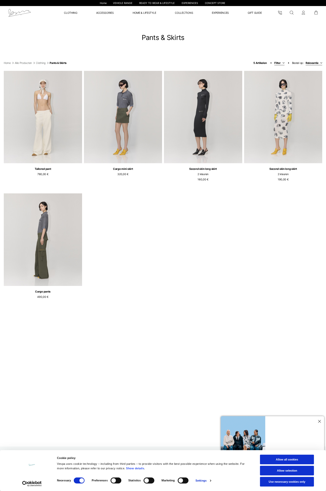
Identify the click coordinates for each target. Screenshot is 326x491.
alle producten (23, 62)
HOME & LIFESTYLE (144, 12)
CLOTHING (70, 12)
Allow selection (287, 470)
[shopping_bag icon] (315, 13)
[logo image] (20, 13)
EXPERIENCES (220, 12)
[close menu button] (318, 421)
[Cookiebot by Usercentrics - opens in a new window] (31, 483)
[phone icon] (280, 13)
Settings (201, 480)
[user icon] (303, 13)
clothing (41, 62)
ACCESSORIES (105, 12)
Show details (135, 468)
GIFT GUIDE (255, 12)
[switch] (116, 480)
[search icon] (292, 13)
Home (7, 62)
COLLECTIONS (184, 12)
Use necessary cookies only (287, 481)
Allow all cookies (287, 459)
